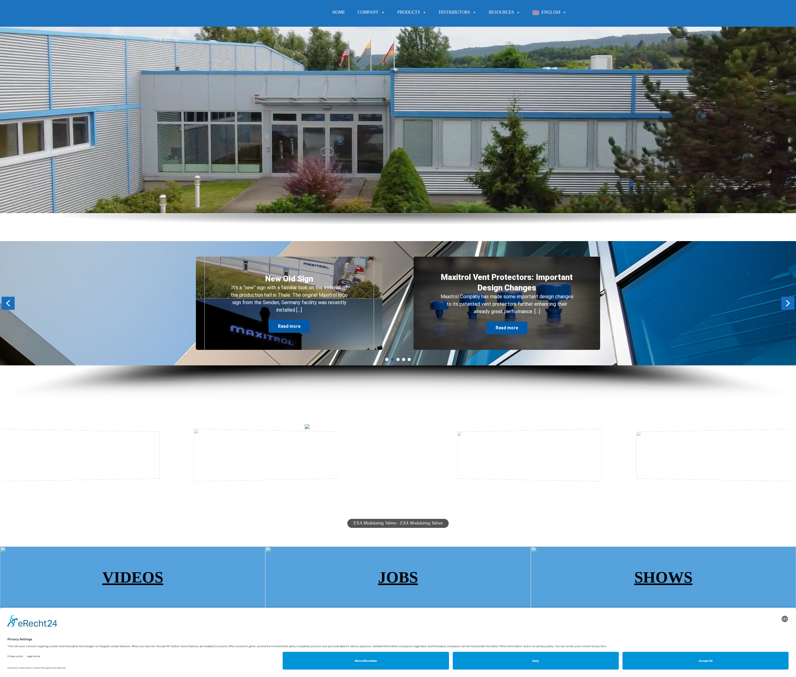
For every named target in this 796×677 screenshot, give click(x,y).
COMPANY (368, 12)
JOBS (398, 577)
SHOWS (663, 577)
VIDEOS (132, 577)
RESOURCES (501, 12)
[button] (8, 303)
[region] (398, 321)
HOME (338, 12)
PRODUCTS (408, 12)
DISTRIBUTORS (454, 12)
